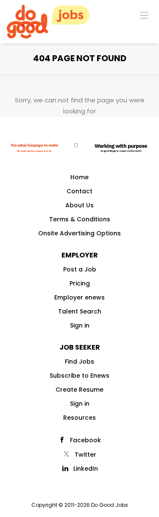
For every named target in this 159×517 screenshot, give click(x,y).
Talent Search (79, 311)
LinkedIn (85, 468)
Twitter (85, 454)
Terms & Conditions (79, 219)
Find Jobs (79, 361)
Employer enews (79, 297)
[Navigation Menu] (144, 14)
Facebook (85, 440)
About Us (79, 205)
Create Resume (79, 389)
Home (79, 177)
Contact (79, 191)
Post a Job (79, 269)
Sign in (79, 325)
